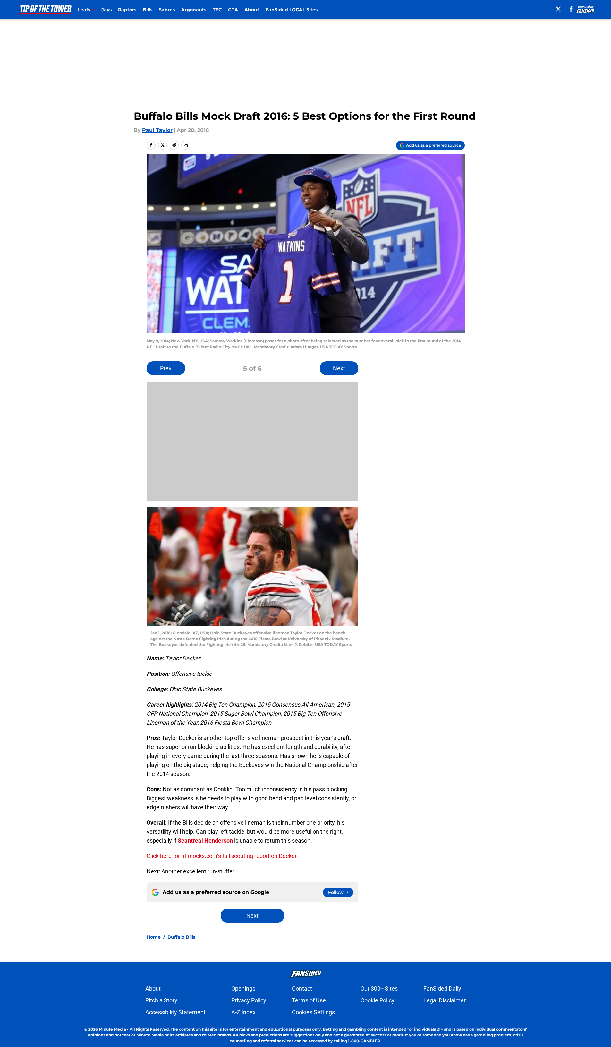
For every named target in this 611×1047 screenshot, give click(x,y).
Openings (243, 988)
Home (154, 937)
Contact (302, 988)
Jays (106, 10)
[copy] (185, 145)
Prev (166, 368)
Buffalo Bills (181, 937)
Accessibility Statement (175, 1012)
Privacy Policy (248, 1000)
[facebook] (571, 9)
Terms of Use (309, 1000)
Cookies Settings (313, 1012)
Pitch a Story (161, 1000)
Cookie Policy (378, 1000)
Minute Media (112, 1029)
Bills (147, 10)
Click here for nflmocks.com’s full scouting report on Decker (221, 856)
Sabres (167, 10)
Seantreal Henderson (205, 840)
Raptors (127, 10)
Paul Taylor (157, 130)
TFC (217, 10)
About (251, 10)
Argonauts (193, 10)
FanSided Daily (442, 988)
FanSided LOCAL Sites (292, 10)
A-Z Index (243, 1012)
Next (339, 368)
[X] (558, 9)
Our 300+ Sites (379, 988)
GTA (233, 10)
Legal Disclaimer (444, 1000)
